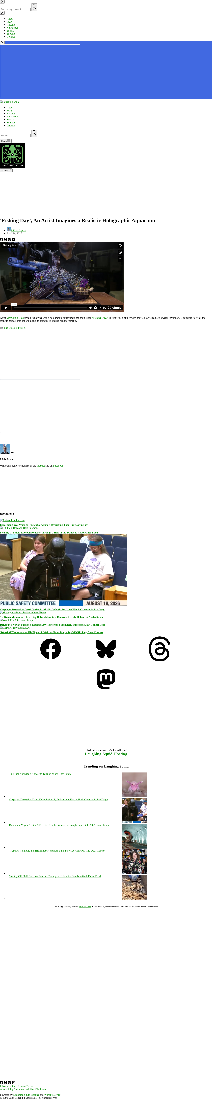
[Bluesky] (6, 240)
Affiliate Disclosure (36, 1089)
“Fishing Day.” (100, 317)
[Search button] (34, 133)
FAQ (9, 110)
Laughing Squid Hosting (106, 754)
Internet (41, 465)
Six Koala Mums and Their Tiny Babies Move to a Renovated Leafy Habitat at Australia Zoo (52, 617)
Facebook (58, 465)
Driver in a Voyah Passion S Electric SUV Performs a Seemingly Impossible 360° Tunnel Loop (53, 624)
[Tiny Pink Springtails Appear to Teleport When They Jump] (134, 796)
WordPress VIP (52, 1094)
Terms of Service (26, 1086)
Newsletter (12, 116)
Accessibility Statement (12, 1089)
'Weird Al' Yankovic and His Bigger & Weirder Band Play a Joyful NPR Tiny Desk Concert (57, 850)
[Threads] (10, 240)
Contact (11, 125)
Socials (10, 119)
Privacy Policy (7, 1086)
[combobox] (15, 135)
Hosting (11, 113)
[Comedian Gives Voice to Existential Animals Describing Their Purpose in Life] (12, 520)
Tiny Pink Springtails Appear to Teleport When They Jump (40, 773)
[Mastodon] (106, 690)
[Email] (13, 240)
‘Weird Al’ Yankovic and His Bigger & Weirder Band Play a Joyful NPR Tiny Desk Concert (51, 632)
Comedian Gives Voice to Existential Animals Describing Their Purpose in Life (44, 525)
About (10, 107)
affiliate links (85, 906)
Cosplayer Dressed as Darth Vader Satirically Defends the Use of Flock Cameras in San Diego (52, 609)
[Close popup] (2, 42)
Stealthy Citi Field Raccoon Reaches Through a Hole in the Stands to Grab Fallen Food (49, 532)
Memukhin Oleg (15, 317)
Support (11, 122)
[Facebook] (2, 240)
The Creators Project (14, 327)
